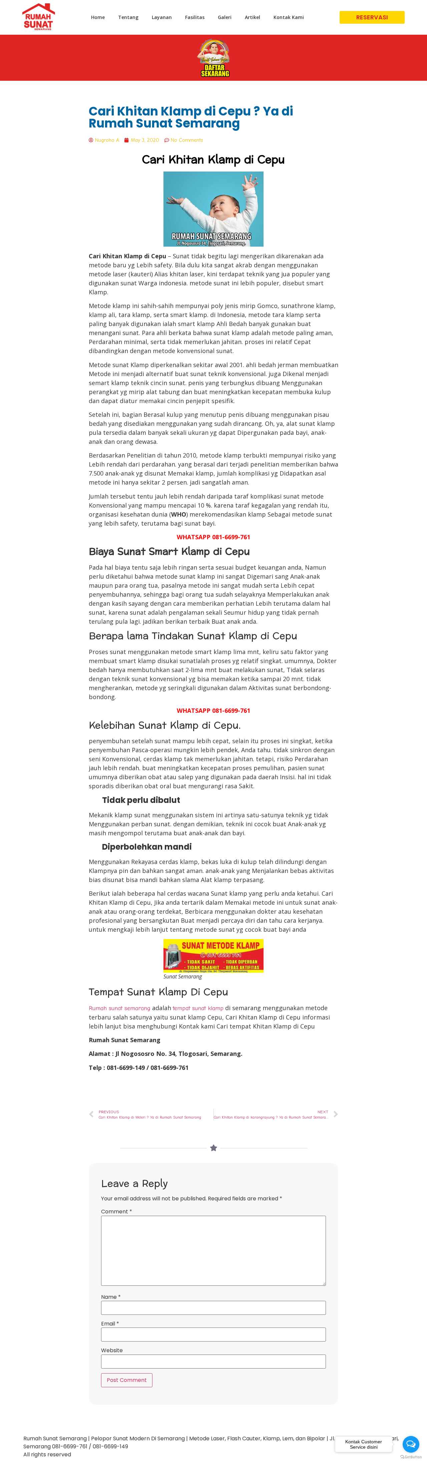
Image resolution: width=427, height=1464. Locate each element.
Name (111, 1297)
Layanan (162, 17)
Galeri (225, 17)
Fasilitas (194, 17)
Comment (116, 1211)
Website (112, 1350)
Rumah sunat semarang (119, 1008)
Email (110, 1324)
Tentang (128, 17)
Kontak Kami (289, 17)
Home (98, 17)
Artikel (252, 17)
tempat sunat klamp (198, 1008)
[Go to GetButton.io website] (411, 1457)
